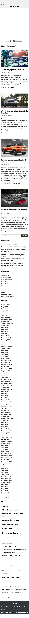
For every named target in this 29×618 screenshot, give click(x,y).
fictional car (5, 564)
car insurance (18, 540)
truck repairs (5, 592)
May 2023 (4, 377)
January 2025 (6, 340)
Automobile (5, 286)
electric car (5, 559)
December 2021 (6, 406)
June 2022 (4, 393)
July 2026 (4, 306)
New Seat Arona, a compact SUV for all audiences (13, 161)
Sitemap (3, 4)
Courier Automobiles (8, 552)
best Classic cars (6, 537)
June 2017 (4, 486)
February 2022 (6, 402)
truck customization (7, 583)
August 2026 (5, 304)
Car (19, 183)
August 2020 (5, 420)
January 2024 (6, 362)
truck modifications (21, 589)
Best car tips (10, 532)
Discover (4, 555)
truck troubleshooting (16, 592)
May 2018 (4, 470)
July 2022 (4, 391)
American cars (6, 513)
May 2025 (4, 331)
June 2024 (4, 352)
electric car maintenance (18, 559)
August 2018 (5, 464)
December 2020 (6, 414)
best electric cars (7, 540)
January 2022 (6, 404)
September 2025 (7, 323)
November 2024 (6, 342)
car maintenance (7, 543)
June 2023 (4, 375)
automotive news (10, 520)
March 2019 (5, 451)
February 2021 (6, 410)
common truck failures (20, 549)
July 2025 (4, 327)
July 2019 (4, 445)
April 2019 (4, 449)
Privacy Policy (21, 2)
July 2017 (4, 484)
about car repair (10, 510)
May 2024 (4, 354)
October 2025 (5, 321)
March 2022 (5, 400)
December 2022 (6, 383)
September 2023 (7, 368)
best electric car (18, 537)
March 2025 (5, 335)
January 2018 (6, 478)
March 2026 (5, 315)
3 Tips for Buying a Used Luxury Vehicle (13, 70)
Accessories (5, 275)
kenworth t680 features (8, 567)
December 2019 (6, 435)
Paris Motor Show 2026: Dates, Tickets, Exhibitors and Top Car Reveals (12, 265)
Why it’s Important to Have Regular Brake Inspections (14, 112)
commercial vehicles (7, 549)
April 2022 (4, 397)
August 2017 (5, 482)
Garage (3, 290)
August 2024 (5, 348)
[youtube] (18, 6)
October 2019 (5, 439)
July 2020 (4, 422)
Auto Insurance (6, 279)
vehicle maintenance (18, 594)
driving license (14, 555)
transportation (6, 581)
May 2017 (4, 488)
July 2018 (4, 466)
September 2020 (7, 418)
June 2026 (4, 309)
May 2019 (4, 447)
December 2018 (6, 455)
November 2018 (6, 457)
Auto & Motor (6, 277)
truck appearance (17, 580)
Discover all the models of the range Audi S (14, 210)
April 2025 (4, 333)
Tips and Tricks (13, 87)
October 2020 (5, 416)
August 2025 (5, 325)
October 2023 (5, 366)
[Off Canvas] (2, 40)
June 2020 (4, 424)
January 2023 (6, 381)
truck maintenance (14, 586)
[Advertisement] (14, 23)
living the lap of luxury (7, 570)
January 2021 (5, 412)
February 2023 (6, 379)
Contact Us (14, 2)
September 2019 (7, 441)
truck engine (17, 583)
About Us (7, 2)
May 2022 (4, 395)
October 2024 (5, 344)
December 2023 (6, 364)
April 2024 (4, 356)
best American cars (10, 524)
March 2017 (5, 493)
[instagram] (15, 6)
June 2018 (4, 468)
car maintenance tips (9, 546)
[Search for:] (11, 236)
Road (3, 292)
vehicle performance (8, 597)
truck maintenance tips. (8, 589)
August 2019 (5, 443)
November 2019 (6, 437)
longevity (18, 570)
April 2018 (4, 472)
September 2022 (7, 389)
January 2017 (5, 497)
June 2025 (4, 329)
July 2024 (4, 350)
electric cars (5, 562)
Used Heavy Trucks (7, 296)
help (11, 565)
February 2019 (6, 453)
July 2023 (4, 373)
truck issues (5, 586)
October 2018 (5, 459)
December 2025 (6, 319)
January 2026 (6, 317)
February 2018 (6, 476)
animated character (18, 513)
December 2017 (6, 480)
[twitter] (13, 6)
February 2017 (6, 495)
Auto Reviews (13, 132)
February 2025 (6, 337)
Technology (5, 573)
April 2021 (4, 408)
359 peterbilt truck (6, 506)
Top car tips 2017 (10, 577)
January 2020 (6, 433)
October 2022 (5, 387)
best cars (7, 528)
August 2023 (5, 371)
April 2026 (4, 313)
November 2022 (6, 385)
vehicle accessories (6, 594)
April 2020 (4, 426)
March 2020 (5, 428)
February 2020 (6, 431)
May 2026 (4, 311)
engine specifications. (16, 561)
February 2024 (6, 360)
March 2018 (5, 474)
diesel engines (21, 552)
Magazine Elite (23, 612)
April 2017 (4, 490)
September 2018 (7, 462)
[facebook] (11, 6)
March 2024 (5, 358)
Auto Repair (5, 281)
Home (2, 2)
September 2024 (7, 346)
